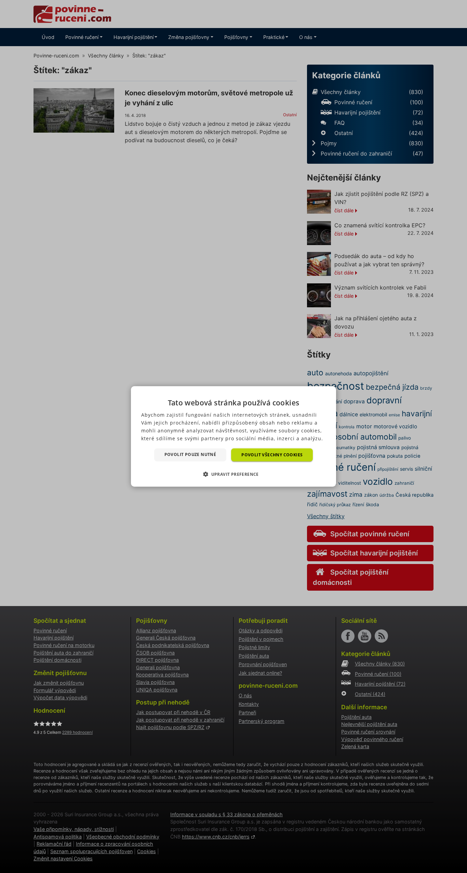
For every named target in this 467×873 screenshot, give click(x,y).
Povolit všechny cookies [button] (272, 455)
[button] (233, 474)
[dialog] (233, 436)
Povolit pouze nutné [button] (190, 454)
